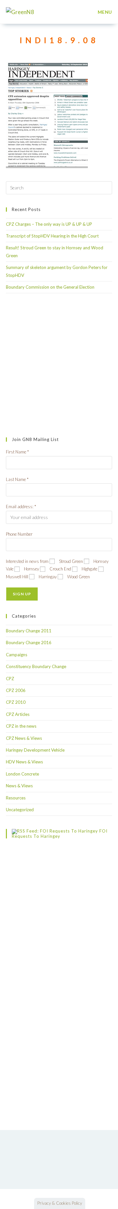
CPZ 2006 (16, 690)
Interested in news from (27, 561)
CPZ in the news (21, 726)
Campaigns (16, 654)
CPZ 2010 (16, 702)
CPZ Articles (18, 714)
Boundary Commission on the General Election (50, 287)
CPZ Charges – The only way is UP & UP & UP (49, 224)
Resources (16, 797)
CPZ (10, 678)
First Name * (17, 451)
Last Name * (17, 479)
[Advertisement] (59, 365)
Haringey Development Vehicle (35, 750)
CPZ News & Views (24, 738)
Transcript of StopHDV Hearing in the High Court (52, 236)
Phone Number (19, 534)
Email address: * (21, 506)
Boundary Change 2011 (28, 630)
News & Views (19, 785)
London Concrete (22, 774)
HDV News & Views (24, 761)
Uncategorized (20, 809)
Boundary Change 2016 (28, 642)
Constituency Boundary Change (36, 666)
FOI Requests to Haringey (60, 834)
